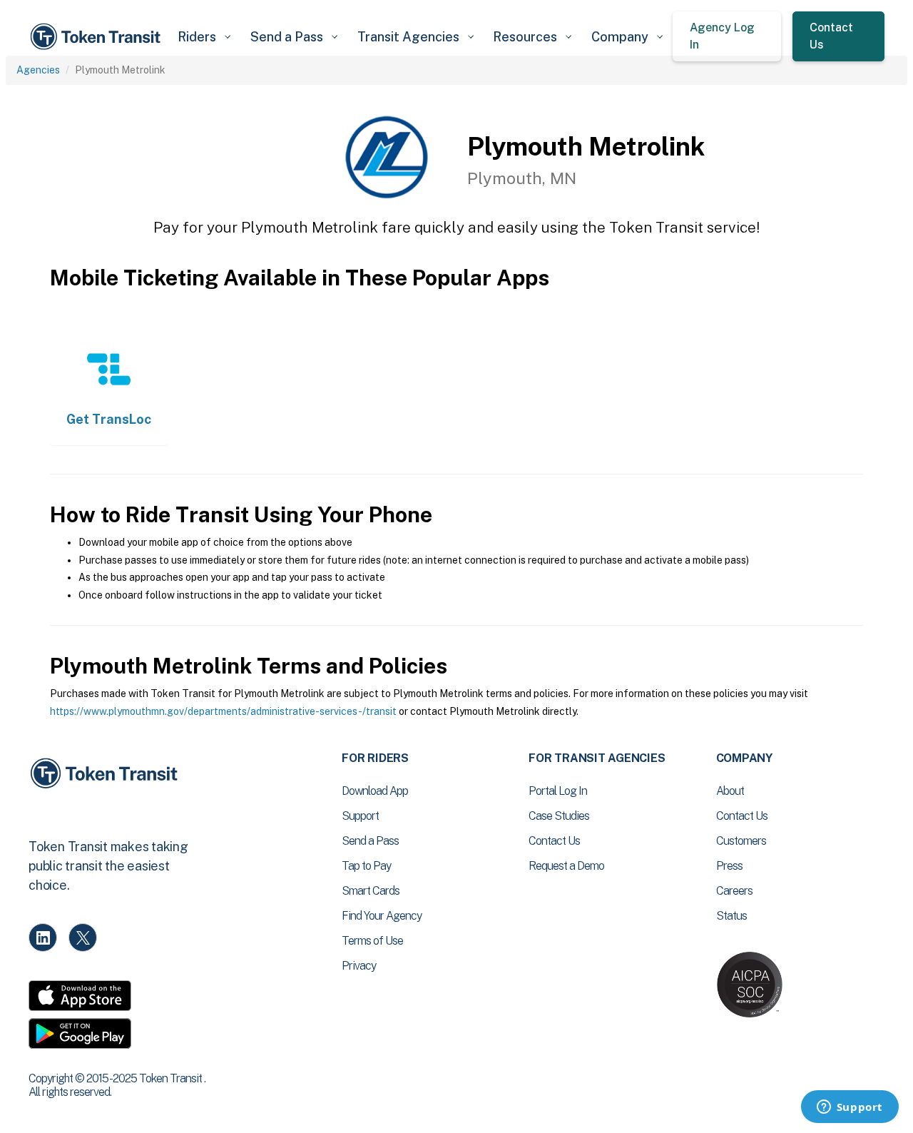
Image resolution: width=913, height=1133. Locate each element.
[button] (203, 36)
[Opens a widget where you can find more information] (849, 1108)
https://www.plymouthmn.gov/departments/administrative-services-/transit (223, 711)
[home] (98, 37)
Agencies (38, 70)
